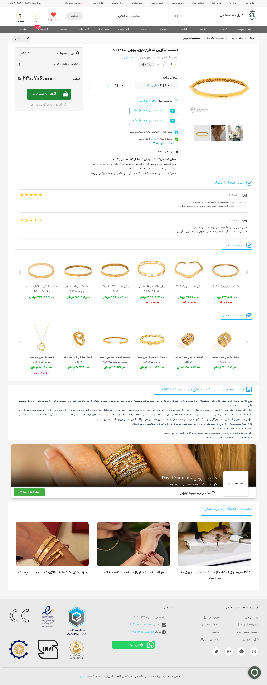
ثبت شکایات (137, 3)
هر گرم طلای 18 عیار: (24, 3)
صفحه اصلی (249, 3)
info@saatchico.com (140, 624)
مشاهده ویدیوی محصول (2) (150, 121)
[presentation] (246, 273)
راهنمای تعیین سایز (247, 632)
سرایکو (84, 676)
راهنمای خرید (251, 617)
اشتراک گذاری (21, 39)
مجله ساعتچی (117, 3)
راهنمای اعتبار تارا (209, 639)
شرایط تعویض (251, 639)
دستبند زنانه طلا (215, 38)
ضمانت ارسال (198, 3)
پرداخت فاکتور (178, 3)
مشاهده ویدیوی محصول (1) (150, 111)
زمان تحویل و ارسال (248, 624)
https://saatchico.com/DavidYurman (232, 428)
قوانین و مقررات (210, 617)
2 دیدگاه (148, 65)
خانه (251, 38)
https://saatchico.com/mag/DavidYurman (229, 438)
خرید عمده (96, 3)
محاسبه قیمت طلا (73, 3)
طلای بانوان (236, 38)
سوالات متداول (210, 624)
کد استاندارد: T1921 (163, 143)
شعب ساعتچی (157, 3)
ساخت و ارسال (156, 101)
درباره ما (232, 3)
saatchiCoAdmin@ (143, 632)
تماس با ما (216, 3)
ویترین (215, 632)
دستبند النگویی (192, 38)
